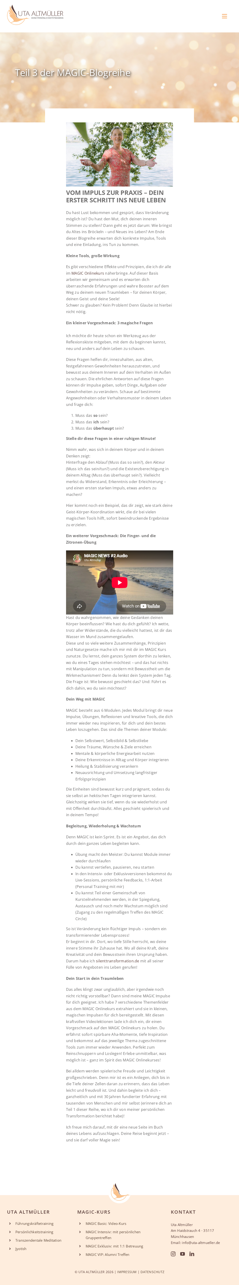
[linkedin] (192, 1254)
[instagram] (173, 1254)
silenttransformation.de (117, 961)
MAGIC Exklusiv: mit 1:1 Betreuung (114, 1246)
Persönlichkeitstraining (34, 1232)
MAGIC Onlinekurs (87, 273)
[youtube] (182, 1254)
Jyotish (21, 1248)
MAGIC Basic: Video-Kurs (106, 1223)
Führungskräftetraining (34, 1223)
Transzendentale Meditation (38, 1240)
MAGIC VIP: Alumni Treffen (108, 1254)
